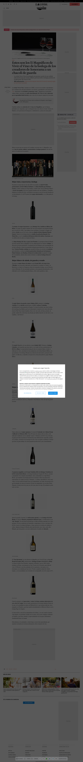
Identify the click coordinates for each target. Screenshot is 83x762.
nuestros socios (38, 371)
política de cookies (52, 378)
